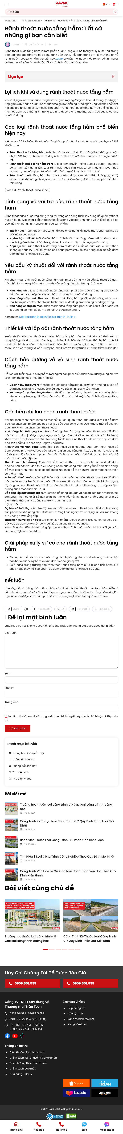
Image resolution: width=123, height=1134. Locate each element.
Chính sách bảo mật (23, 1068)
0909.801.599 (25, 983)
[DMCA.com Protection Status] (71, 1116)
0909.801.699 (83, 983)
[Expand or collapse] (113, 77)
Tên (8, 673)
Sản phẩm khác (78, 1024)
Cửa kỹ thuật (76, 1013)
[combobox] (61, 11)
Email (9, 688)
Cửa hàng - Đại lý (21, 1074)
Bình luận (10, 633)
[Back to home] (61, 4)
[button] (6, 4)
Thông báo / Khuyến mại (28, 753)
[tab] (45, 949)
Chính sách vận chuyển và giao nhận (33, 1058)
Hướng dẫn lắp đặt (24, 766)
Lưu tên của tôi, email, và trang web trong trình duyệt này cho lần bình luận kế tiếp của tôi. (61, 718)
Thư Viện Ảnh (20, 772)
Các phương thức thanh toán (28, 1063)
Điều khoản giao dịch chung (27, 1052)
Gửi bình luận (17, 728)
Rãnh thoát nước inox (81, 1019)
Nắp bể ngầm (76, 1008)
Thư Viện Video (21, 779)
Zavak (59, 59)
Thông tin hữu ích (23, 759)
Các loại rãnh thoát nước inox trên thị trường (47, 317)
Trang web (11, 702)
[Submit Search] (115, 11)
